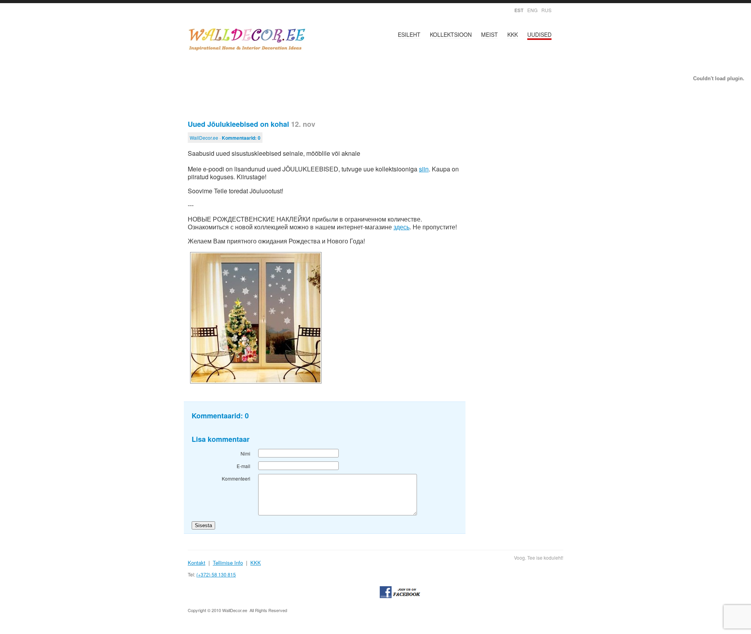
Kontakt (196, 562)
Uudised (539, 34)
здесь (401, 226)
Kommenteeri (236, 478)
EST (518, 10)
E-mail (243, 466)
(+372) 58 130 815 (216, 574)
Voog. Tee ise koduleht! (538, 557)
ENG (532, 10)
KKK (512, 34)
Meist (489, 34)
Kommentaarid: (241, 137)
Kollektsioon (451, 34)
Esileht (409, 34)
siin (424, 168)
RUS (546, 10)
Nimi (245, 453)
